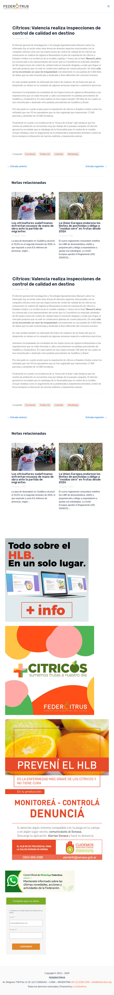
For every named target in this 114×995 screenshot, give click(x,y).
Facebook (30, 154)
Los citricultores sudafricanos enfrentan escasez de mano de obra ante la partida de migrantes (33, 227)
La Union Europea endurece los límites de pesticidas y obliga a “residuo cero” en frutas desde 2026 (80, 227)
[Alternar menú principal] (108, 6)
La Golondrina (79, 986)
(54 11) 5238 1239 (80, 982)
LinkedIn (59, 154)
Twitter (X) (45, 154)
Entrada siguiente (96, 166)
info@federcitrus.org (101, 982)
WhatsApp (73, 154)
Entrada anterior (17, 166)
